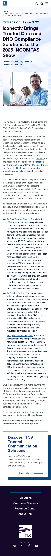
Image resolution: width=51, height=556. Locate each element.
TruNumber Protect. (16, 293)
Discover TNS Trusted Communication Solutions (22, 444)
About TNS (25, 514)
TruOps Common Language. (20, 336)
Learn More (25, 473)
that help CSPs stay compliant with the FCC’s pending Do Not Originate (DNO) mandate (25, 165)
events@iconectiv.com (31, 416)
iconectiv (40, 159)
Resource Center (25, 509)
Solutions (25, 498)
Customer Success (25, 503)
